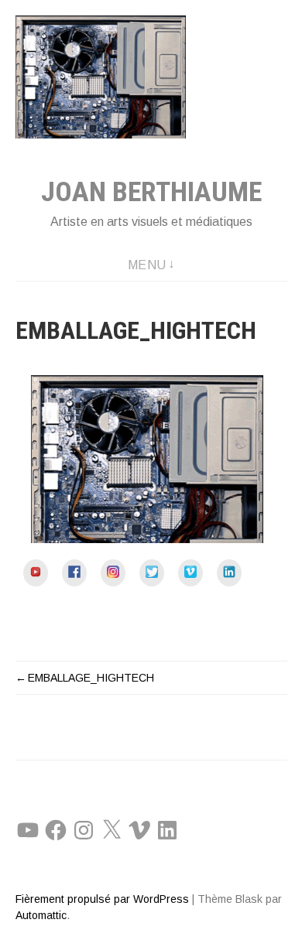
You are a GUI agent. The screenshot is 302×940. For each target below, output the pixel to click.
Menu (147, 265)
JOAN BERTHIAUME (151, 192)
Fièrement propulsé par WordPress (102, 899)
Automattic (41, 915)
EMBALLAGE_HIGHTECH (91, 678)
